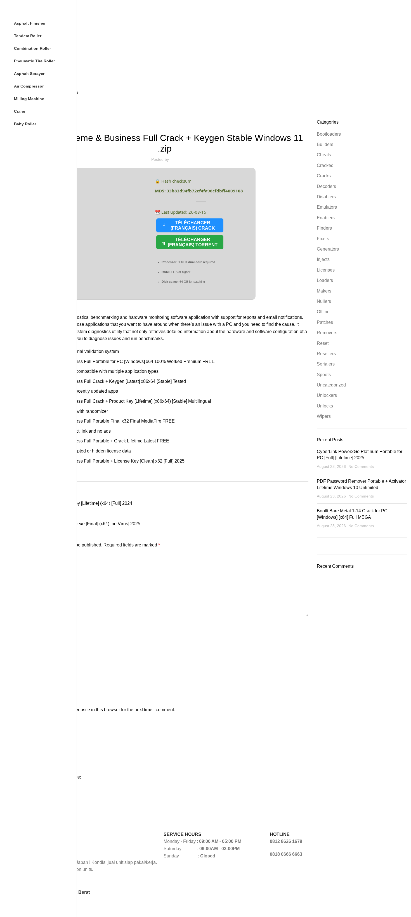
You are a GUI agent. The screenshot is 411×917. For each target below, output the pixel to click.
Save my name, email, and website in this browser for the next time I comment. (98, 709)
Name (28, 625)
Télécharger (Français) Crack (193, 225)
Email (28, 650)
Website (29, 676)
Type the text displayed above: (51, 777)
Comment (32, 557)
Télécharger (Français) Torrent (193, 242)
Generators (164, 122)
